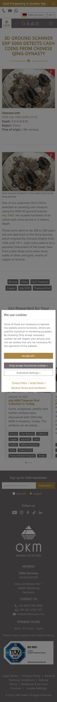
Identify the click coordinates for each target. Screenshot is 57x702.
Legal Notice (37, 382)
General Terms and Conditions (28, 387)
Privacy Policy (19, 382)
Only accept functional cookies (27, 365)
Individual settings (28, 373)
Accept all (27, 356)
